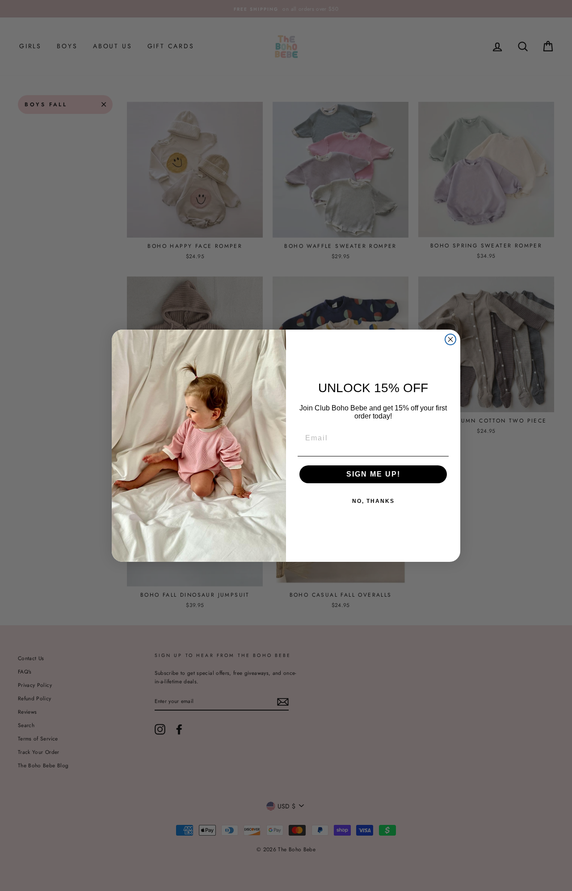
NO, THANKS (373, 501)
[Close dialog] (450, 339)
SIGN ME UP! (373, 474)
